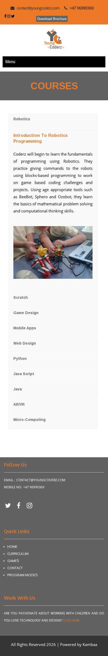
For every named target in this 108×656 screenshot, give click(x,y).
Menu (10, 61)
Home (12, 546)
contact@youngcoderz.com (38, 8)
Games (13, 561)
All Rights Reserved (28, 644)
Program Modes (22, 575)
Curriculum (18, 553)
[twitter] (10, 505)
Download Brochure (52, 19)
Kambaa (90, 644)
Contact (15, 568)
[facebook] (20, 505)
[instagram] (29, 505)
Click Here (71, 620)
